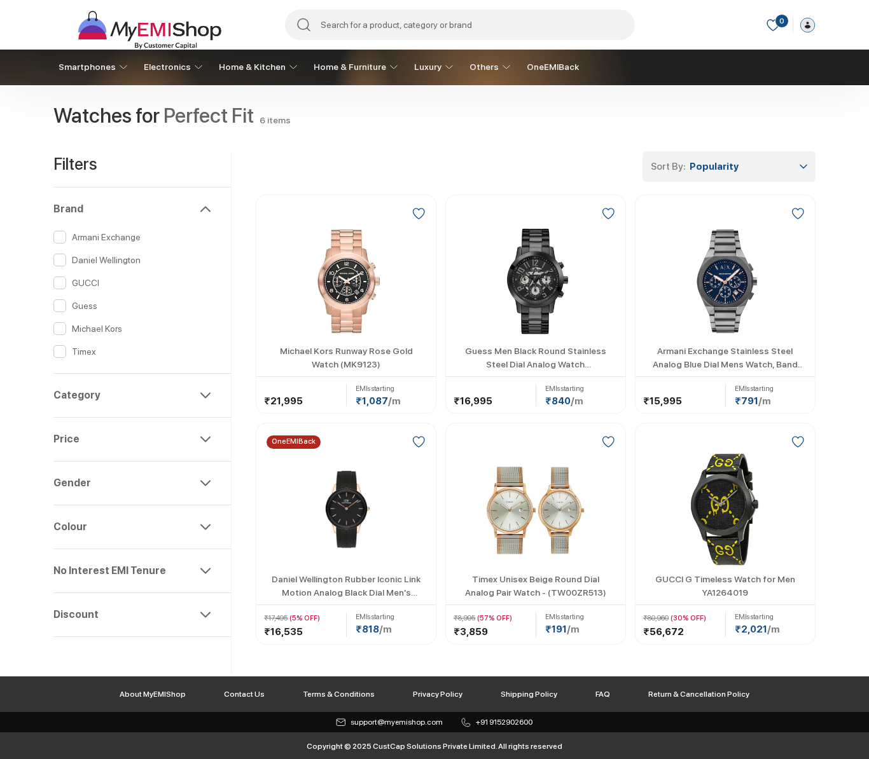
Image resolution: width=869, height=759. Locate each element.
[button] (132, 209)
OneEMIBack (553, 67)
